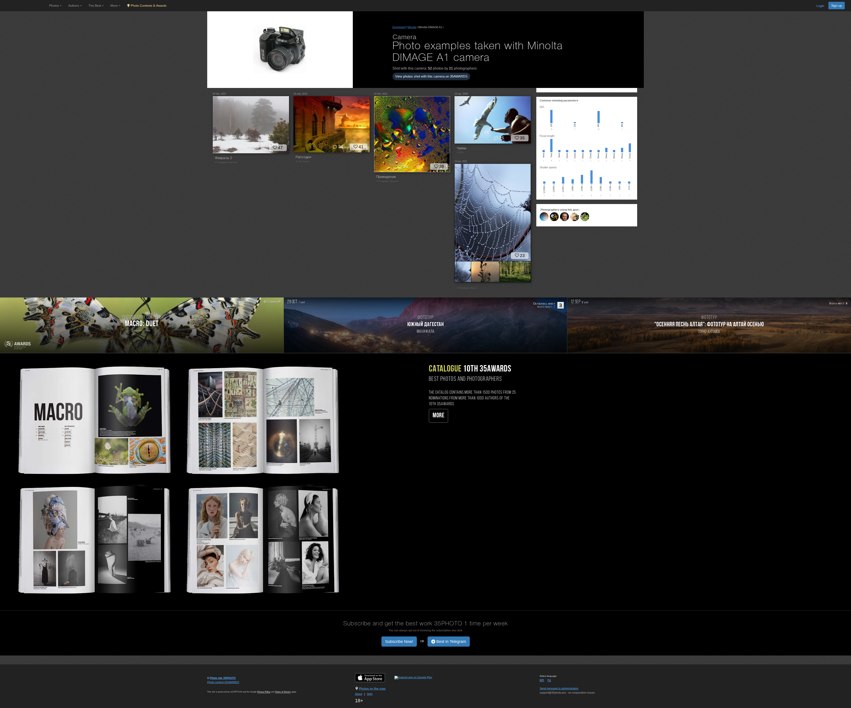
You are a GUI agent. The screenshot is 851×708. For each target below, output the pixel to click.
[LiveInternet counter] (217, 686)
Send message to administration (559, 688)
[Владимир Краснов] (564, 216)
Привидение (386, 177)
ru (549, 680)
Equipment (399, 27)
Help (370, 694)
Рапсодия (303, 157)
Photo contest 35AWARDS (223, 682)
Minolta (412, 27)
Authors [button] (74, 5)
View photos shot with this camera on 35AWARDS (431, 76)
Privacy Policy (263, 692)
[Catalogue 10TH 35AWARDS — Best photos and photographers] (177, 478)
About (358, 694)
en (542, 680)
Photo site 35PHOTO (223, 678)
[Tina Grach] (574, 216)
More (438, 415)
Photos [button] (54, 5)
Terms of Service (283, 692)
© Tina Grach (302, 162)
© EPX (460, 153)
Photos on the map (372, 688)
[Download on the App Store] (374, 677)
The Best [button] (95, 5)
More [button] (114, 5)
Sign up (836, 5)
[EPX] (554, 216)
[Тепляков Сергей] (584, 216)
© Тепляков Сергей (467, 288)
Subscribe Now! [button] (399, 641)
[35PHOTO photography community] (24, 6)
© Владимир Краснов (226, 162)
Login (820, 5)
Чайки (461, 148)
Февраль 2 (223, 158)
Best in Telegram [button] (450, 641)
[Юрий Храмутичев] (544, 216)
